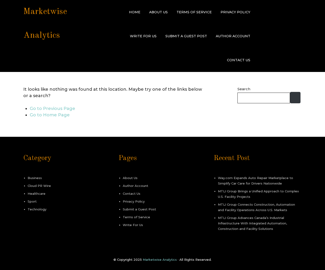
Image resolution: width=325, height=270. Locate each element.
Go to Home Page (50, 115)
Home (134, 12)
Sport (32, 201)
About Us (158, 12)
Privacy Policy (235, 12)
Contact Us (238, 60)
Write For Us (143, 36)
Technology (37, 209)
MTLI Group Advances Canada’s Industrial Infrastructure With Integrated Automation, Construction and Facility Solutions (252, 223)
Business (35, 178)
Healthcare (36, 193)
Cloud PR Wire (39, 186)
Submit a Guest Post (186, 36)
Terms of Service (194, 12)
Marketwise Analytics (160, 259)
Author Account (233, 36)
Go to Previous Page (52, 108)
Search (243, 89)
